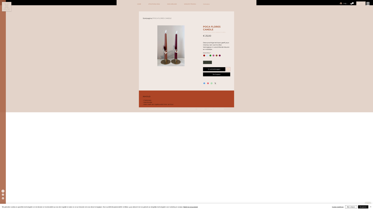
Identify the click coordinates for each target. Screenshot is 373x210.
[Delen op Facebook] (204, 83)
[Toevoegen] (228, 69)
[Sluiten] (371, 206)
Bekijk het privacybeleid (190, 207)
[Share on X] (215, 83)
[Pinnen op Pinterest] (208, 83)
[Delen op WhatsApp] (211, 83)
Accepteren (363, 207)
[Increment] (210, 62)
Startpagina (147, 18)
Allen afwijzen (351, 207)
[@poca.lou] (3, 191)
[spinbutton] (207, 62)
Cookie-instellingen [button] (338, 207)
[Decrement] (204, 62)
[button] (352, 3)
